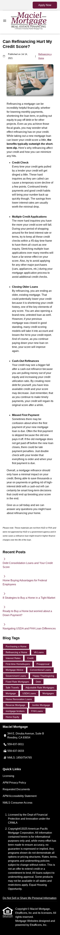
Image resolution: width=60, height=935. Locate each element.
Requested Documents (16, 789)
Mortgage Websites (27, 920)
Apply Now (44, 5)
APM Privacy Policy (14, 782)
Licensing (8, 776)
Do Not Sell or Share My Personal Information (29, 898)
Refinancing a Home (45, 56)
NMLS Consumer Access (17, 802)
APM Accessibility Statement (19, 796)
